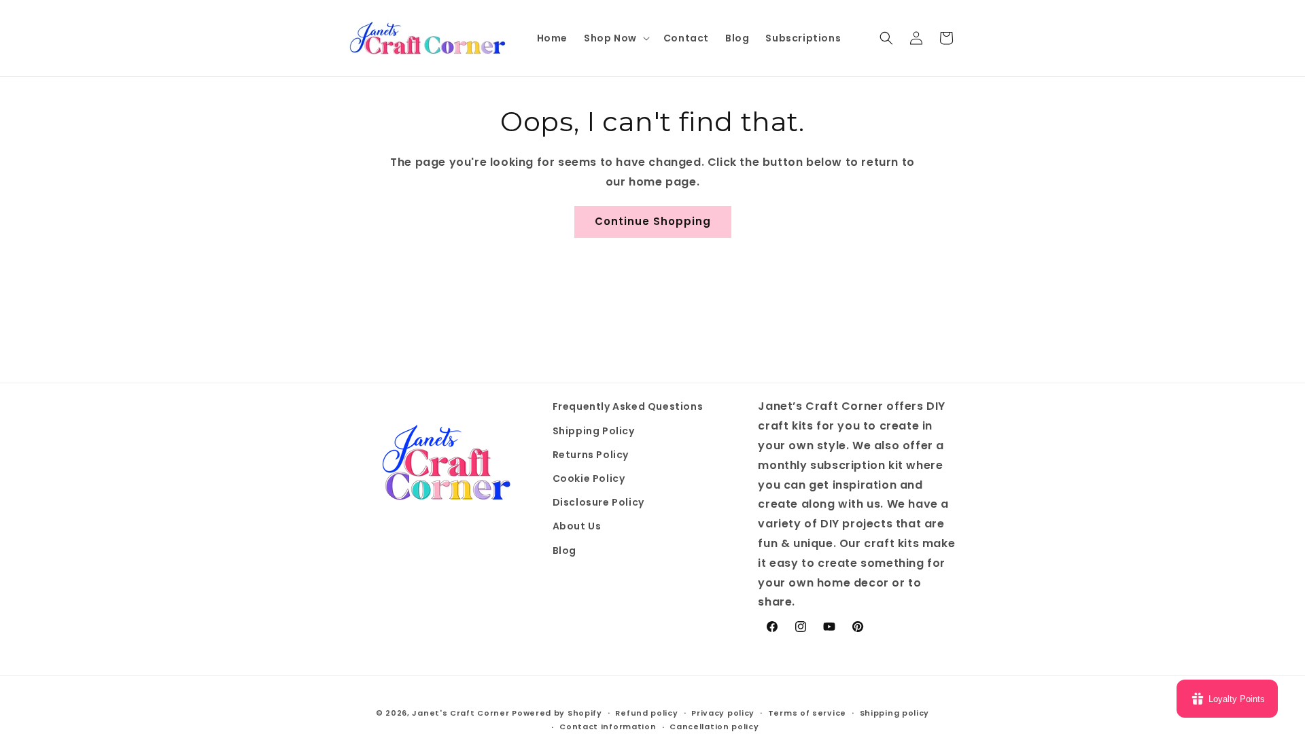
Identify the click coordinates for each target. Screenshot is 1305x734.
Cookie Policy (589, 478)
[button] (615, 38)
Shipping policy (895, 712)
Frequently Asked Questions (628, 406)
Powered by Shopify (557, 712)
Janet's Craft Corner (460, 712)
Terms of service (807, 712)
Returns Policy (591, 454)
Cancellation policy (714, 726)
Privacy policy (722, 712)
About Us (577, 526)
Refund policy (646, 712)
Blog (564, 550)
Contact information (607, 726)
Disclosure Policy (598, 502)
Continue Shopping (653, 221)
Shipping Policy (594, 431)
